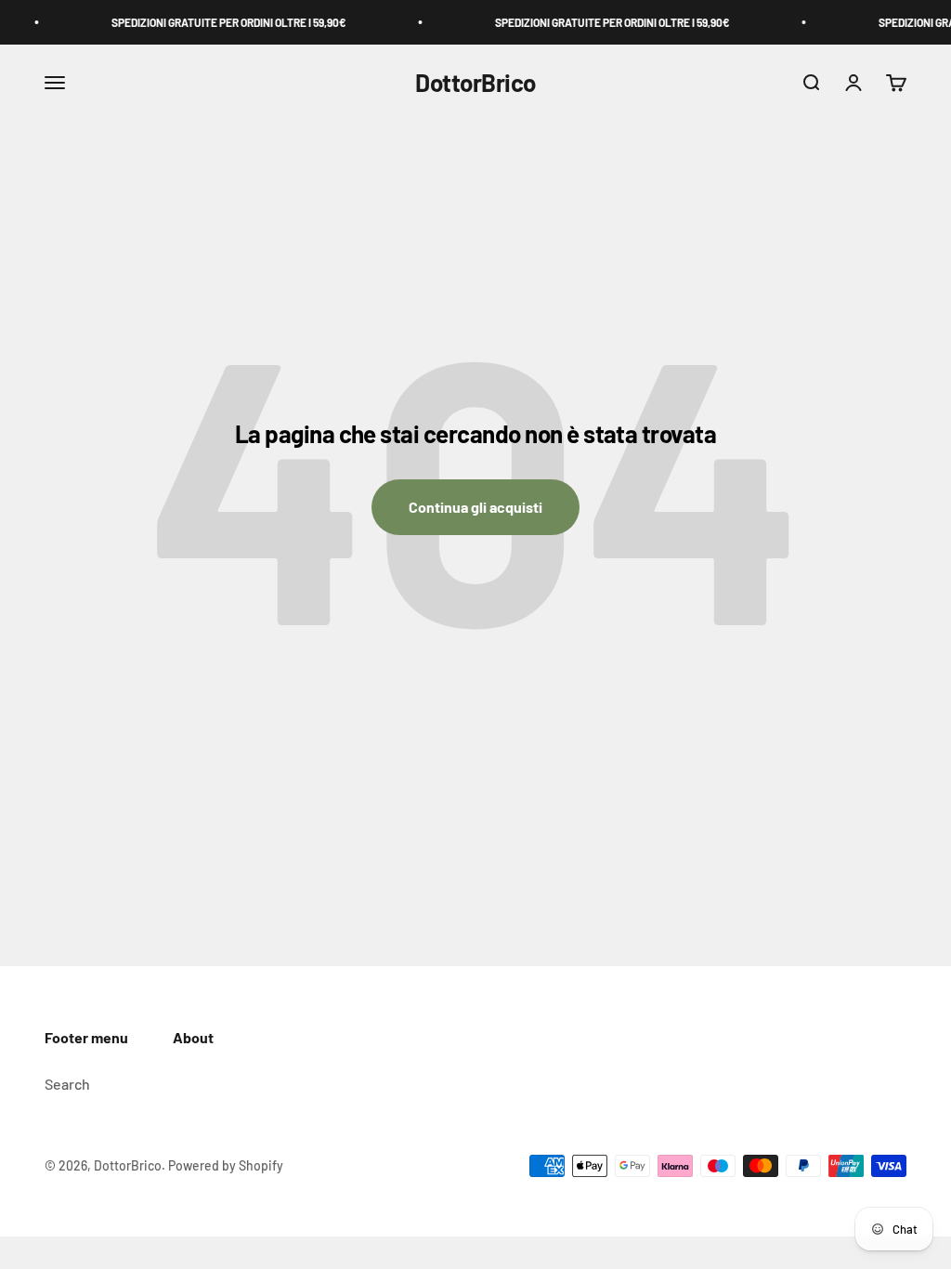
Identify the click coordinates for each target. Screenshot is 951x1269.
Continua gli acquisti (475, 507)
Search (67, 1083)
